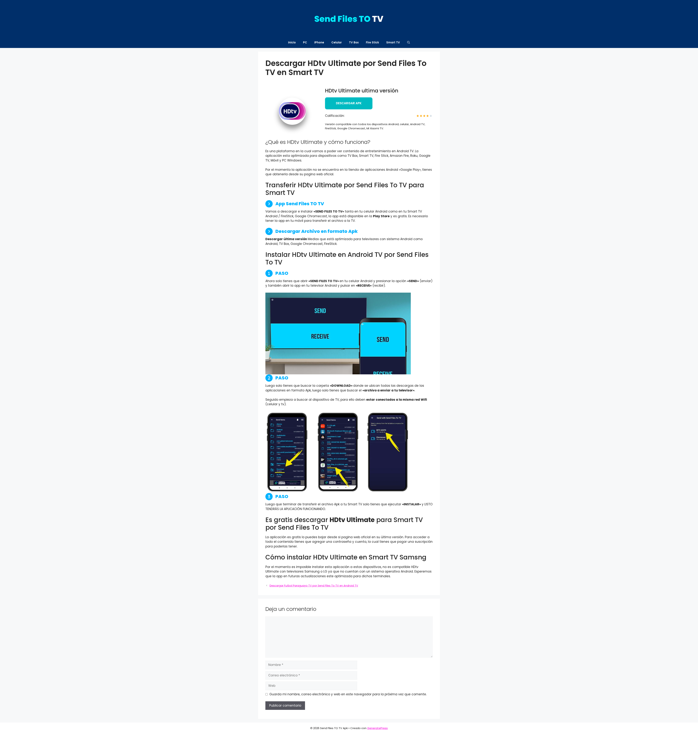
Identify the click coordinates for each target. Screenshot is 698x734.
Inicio (292, 42)
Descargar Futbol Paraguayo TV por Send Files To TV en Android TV (314, 585)
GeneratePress (377, 728)
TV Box (354, 42)
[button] (409, 42)
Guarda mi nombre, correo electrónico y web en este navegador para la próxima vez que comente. (348, 694)
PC (305, 42)
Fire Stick (372, 42)
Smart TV (393, 42)
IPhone (319, 42)
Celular (336, 42)
